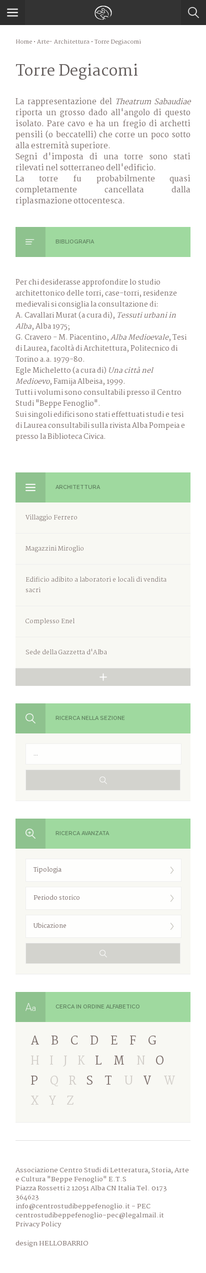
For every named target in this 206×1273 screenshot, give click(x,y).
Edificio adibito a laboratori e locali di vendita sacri (96, 585)
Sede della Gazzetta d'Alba (66, 652)
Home (24, 42)
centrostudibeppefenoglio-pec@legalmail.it (90, 1215)
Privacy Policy (38, 1224)
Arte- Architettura (63, 42)
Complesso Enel (50, 621)
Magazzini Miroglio (55, 549)
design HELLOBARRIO (52, 1243)
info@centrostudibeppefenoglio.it (73, 1206)
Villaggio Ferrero (52, 518)
